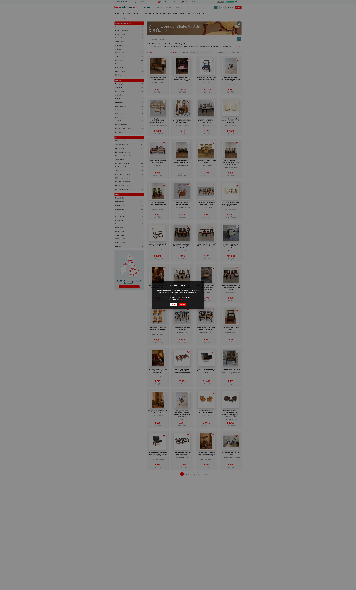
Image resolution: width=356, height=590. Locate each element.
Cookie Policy (183, 299)
